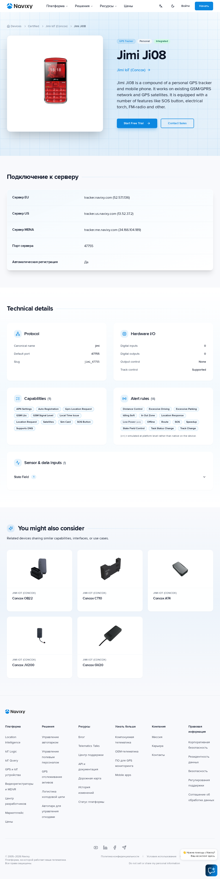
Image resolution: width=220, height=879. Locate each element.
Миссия (157, 737)
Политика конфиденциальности (120, 856)
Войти (185, 6)
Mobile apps (123, 775)
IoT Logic (11, 751)
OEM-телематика (126, 751)
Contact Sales (177, 123)
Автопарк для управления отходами (51, 811)
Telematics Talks (89, 746)
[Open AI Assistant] (211, 870)
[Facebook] (115, 847)
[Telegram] (124, 847)
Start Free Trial (134, 123)
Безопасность (198, 771)
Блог (81, 737)
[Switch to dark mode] (172, 6)
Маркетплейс (14, 813)
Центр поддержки (91, 755)
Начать (204, 6)
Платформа (55, 6)
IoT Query (11, 760)
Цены (128, 6)
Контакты (158, 755)
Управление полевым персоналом (50, 757)
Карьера (157, 746)
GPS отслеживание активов (52, 777)
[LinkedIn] (105, 847)
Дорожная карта (89, 778)
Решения (82, 6)
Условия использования (161, 856)
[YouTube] (96, 847)
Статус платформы (91, 802)
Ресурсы (107, 6)
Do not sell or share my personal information (154, 863)
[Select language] (160, 6)
